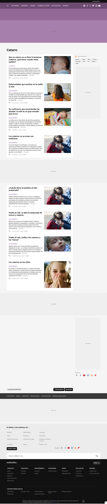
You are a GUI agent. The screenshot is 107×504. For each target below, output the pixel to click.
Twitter (90, 6)
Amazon (93, 61)
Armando (15, 130)
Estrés (77, 63)
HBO (84, 61)
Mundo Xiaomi (10, 480)
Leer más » (32, 75)
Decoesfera (78, 473)
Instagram (96, 6)
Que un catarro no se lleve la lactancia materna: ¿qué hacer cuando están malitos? (25, 59)
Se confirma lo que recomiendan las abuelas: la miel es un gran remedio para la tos (24, 111)
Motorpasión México (67, 491)
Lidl (88, 61)
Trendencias (79, 471)
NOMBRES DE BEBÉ (43, 6)
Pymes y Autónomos (94, 473)
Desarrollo (42, 436)
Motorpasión (65, 471)
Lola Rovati (15, 78)
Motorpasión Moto (66, 473)
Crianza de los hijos (46, 396)
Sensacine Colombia (39, 494)
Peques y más (43, 444)
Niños (89, 59)
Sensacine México (39, 491)
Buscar (96, 455)
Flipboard (93, 6)
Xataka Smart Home (12, 478)
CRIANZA (33, 6)
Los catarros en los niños (19, 262)
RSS (91, 375)
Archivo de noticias (15, 389)
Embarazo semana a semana (59, 396)
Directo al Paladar (52, 471)
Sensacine (37, 471)
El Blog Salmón (92, 471)
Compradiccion (79, 475)
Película (95, 59)
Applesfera (9, 475)
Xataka (9, 471)
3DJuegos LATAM (25, 491)
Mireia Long (15, 278)
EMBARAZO (24, 6)
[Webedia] (96, 1)
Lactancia (12, 66)
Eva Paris (15, 154)
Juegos (83, 59)
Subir (95, 462)
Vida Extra (23, 473)
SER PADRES (15, 6)
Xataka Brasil (10, 494)
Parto (8, 436)
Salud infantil (13, 90)
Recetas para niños (34, 396)
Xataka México (10, 491)
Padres (25, 444)
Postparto (26, 436)
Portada (69, 389)
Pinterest (84, 6)
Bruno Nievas (17, 256)
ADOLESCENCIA (56, 6)
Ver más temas (12, 448)
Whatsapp (78, 61)
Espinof (36, 473)
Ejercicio (77, 59)
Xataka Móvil (10, 473)
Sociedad (9, 444)
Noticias (18, 396)
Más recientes (58, 389)
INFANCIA (66, 6)
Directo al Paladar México (52, 492)
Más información (55, 502)
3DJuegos (23, 471)
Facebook (87, 6)
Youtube (99, 6)
